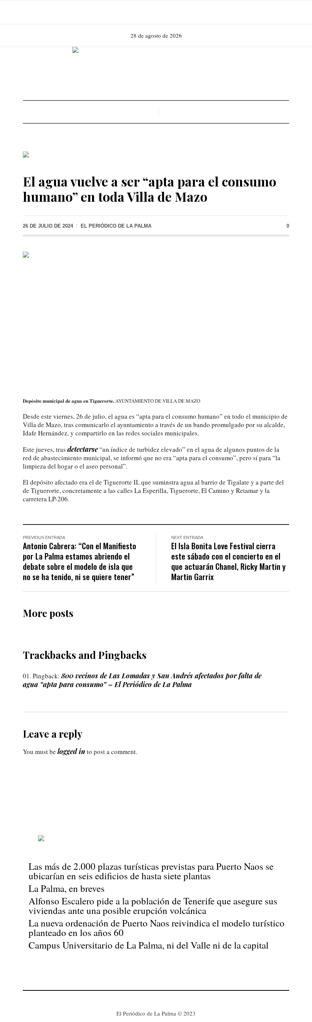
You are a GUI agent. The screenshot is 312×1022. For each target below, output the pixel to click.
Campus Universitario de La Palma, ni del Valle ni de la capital (149, 945)
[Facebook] (145, 12)
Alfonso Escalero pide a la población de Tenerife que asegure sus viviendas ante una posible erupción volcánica (153, 905)
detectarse (82, 449)
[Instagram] (155, 12)
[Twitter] (166, 12)
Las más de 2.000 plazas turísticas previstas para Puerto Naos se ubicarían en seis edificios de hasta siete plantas (151, 871)
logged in (71, 751)
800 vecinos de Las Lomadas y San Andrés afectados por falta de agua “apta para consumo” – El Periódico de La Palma (142, 680)
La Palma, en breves (67, 888)
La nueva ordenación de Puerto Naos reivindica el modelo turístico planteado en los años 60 (157, 928)
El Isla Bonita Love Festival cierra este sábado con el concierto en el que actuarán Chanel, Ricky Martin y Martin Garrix (228, 561)
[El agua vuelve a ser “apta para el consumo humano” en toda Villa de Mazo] (156, 318)
